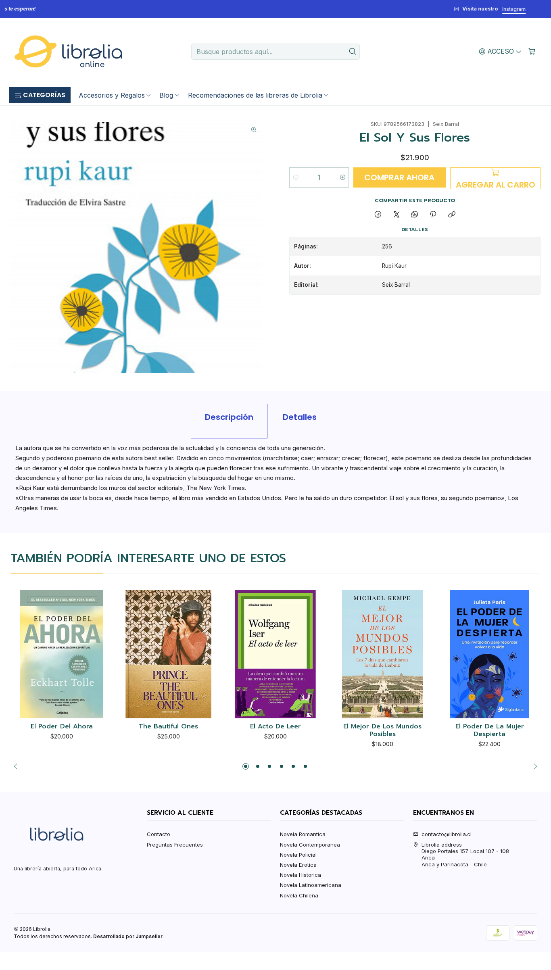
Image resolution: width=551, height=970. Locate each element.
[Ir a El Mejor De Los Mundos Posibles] (382, 654)
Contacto (158, 834)
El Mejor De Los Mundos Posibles (382, 730)
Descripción (229, 417)
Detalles (300, 417)
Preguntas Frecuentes (175, 844)
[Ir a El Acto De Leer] (275, 654)
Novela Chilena (299, 895)
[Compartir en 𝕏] (396, 214)
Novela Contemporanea (310, 844)
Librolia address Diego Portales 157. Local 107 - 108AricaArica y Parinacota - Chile (465, 854)
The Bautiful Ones (168, 726)
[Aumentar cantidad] (342, 177)
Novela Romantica (303, 834)
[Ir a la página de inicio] (68, 51)
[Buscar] (353, 52)
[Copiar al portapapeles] (451, 214)
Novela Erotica (298, 865)
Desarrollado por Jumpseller (128, 936)
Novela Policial (298, 854)
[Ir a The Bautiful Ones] (169, 654)
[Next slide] (533, 766)
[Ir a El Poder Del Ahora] (61, 654)
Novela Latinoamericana (310, 885)
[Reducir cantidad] (296, 177)
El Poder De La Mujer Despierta (489, 730)
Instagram (299, 9)
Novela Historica (300, 875)
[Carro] (531, 51)
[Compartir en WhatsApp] (414, 214)
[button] (40, 95)
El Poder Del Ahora (62, 726)
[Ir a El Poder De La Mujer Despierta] (489, 654)
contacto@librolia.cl (447, 834)
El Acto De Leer (275, 726)
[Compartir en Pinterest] (433, 214)
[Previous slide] (18, 766)
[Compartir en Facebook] (378, 214)
